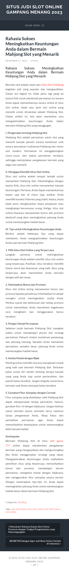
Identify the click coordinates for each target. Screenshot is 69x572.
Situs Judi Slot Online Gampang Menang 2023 (34, 9)
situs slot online (35, 509)
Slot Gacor (55, 509)
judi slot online (18, 509)
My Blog (22, 502)
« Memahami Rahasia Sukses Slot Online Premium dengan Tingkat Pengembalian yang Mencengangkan (31, 529)
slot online (11, 512)
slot (47, 509)
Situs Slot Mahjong (52, 84)
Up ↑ (36, 565)
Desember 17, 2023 (16, 60)
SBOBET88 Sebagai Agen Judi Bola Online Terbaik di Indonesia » (35, 542)
